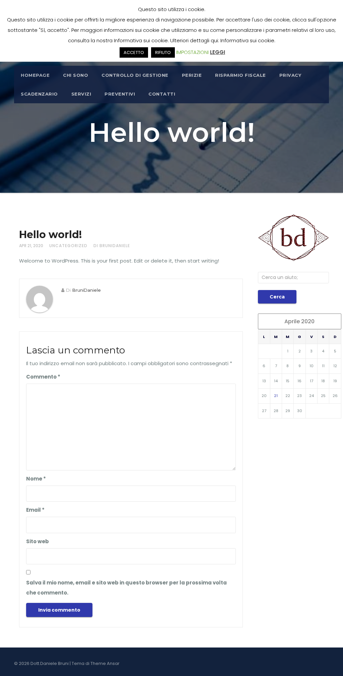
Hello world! (50, 234)
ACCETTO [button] (134, 52)
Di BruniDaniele (111, 245)
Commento (43, 376)
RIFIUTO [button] (163, 52)
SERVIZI (81, 94)
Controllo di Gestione (134, 75)
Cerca (277, 297)
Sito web (37, 541)
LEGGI (217, 52)
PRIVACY (290, 75)
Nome (36, 478)
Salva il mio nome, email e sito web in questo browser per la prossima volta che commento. (126, 587)
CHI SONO (75, 75)
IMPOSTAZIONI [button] (192, 52)
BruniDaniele (86, 290)
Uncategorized (68, 245)
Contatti (161, 94)
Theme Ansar (105, 663)
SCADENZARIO (39, 94)
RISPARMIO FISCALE (240, 75)
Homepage (35, 75)
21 (276, 395)
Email (35, 509)
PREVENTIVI (120, 94)
